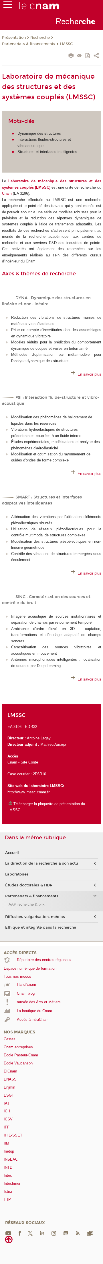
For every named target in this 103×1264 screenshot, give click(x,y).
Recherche (40, 37)
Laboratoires (17, 874)
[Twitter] (30, 1233)
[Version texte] (79, 56)
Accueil (12, 853)
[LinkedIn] (42, 1233)
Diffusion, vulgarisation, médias (35, 917)
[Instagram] (53, 1233)
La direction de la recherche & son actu (41, 863)
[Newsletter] (90, 1233)
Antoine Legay (39, 738)
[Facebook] (19, 1233)
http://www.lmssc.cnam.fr (28, 792)
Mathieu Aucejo (53, 744)
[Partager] (96, 56)
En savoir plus (89, 374)
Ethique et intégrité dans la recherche (40, 927)
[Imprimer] (71, 56)
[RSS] (77, 1233)
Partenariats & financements (28, 44)
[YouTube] (8, 1233)
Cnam (7, 193)
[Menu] (8, 6)
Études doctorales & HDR (28, 885)
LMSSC (66, 44)
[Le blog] (65, 1233)
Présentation (14, 37)
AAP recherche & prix (27, 904)
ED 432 (31, 726)
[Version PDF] (88, 56)
